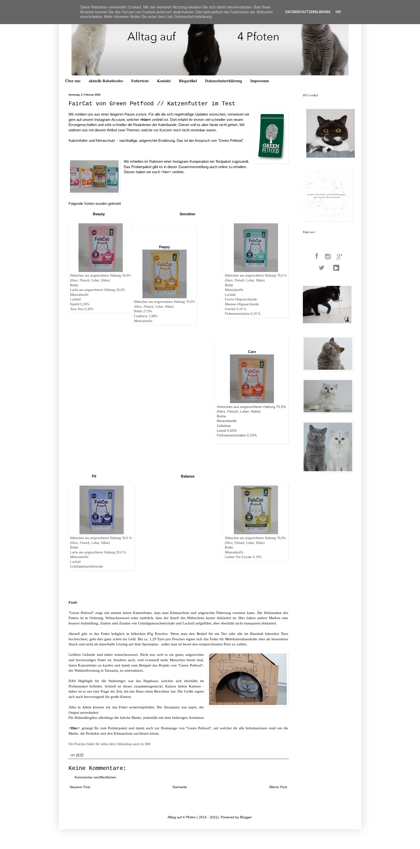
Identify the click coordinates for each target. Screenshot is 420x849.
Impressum (259, 80)
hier (166, 172)
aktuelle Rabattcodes (106, 80)
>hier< (146, 119)
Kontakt (164, 80)
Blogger (246, 817)
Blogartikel (188, 80)
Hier (74, 728)
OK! (338, 12)
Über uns (72, 80)
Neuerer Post (80, 787)
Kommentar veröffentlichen (95, 777)
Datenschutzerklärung (223, 80)
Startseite (179, 787)
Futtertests (140, 80)
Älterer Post (278, 787)
